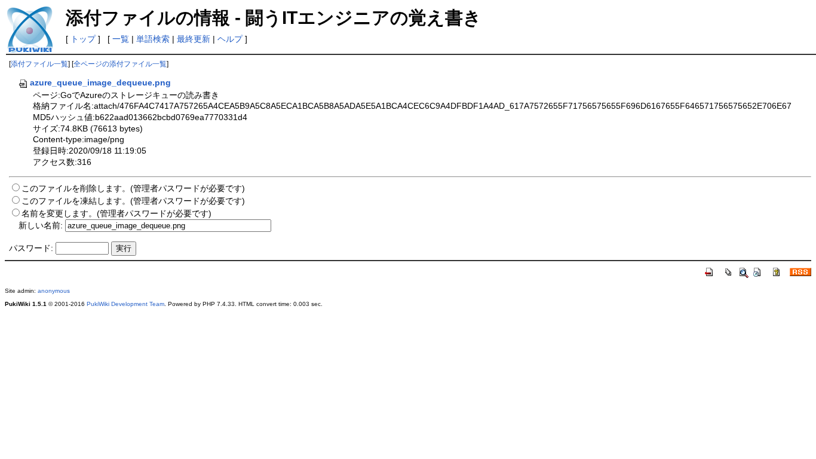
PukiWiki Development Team (125, 304)
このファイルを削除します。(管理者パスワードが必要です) (133, 188)
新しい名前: (41, 225)
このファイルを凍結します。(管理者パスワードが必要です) (133, 201)
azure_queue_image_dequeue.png (100, 82)
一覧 (120, 39)
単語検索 (153, 39)
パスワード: (31, 248)
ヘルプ (230, 39)
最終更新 (193, 39)
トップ (83, 39)
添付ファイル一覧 (39, 64)
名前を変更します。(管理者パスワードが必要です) (116, 213)
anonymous (54, 290)
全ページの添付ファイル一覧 (120, 64)
